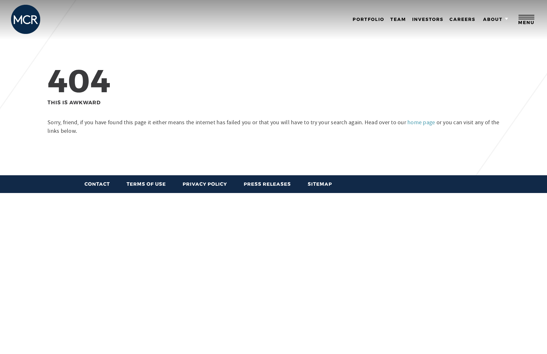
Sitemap (320, 184)
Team (398, 19)
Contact (97, 184)
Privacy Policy (205, 184)
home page (422, 122)
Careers (462, 19)
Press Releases (267, 184)
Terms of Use (146, 184)
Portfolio (368, 19)
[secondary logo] (25, 19)
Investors (427, 19)
